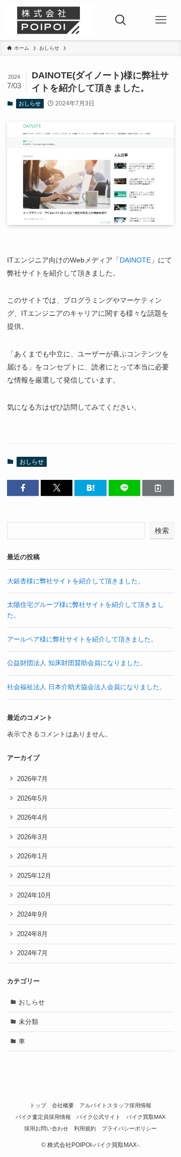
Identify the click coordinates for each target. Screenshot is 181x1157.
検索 (162, 531)
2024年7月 (32, 953)
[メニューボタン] (161, 20)
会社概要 (63, 1105)
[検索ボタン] (121, 20)
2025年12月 (34, 875)
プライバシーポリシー (129, 1128)
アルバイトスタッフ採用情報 (115, 1105)
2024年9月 (32, 914)
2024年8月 (32, 934)
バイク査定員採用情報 (43, 1117)
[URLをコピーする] (158, 488)
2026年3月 (32, 837)
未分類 (28, 1021)
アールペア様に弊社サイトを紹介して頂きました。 (82, 639)
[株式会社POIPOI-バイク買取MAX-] (49, 20)
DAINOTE (135, 260)
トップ (38, 1105)
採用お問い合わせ (46, 1128)
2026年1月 (32, 856)
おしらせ (30, 103)
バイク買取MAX (145, 1117)
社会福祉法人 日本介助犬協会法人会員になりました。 (86, 687)
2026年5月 (32, 798)
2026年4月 (32, 817)
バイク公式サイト (98, 1117)
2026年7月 (32, 779)
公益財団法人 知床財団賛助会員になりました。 (76, 663)
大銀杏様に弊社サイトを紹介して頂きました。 (75, 581)
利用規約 (85, 1128)
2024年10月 (34, 895)
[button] (23, 488)
